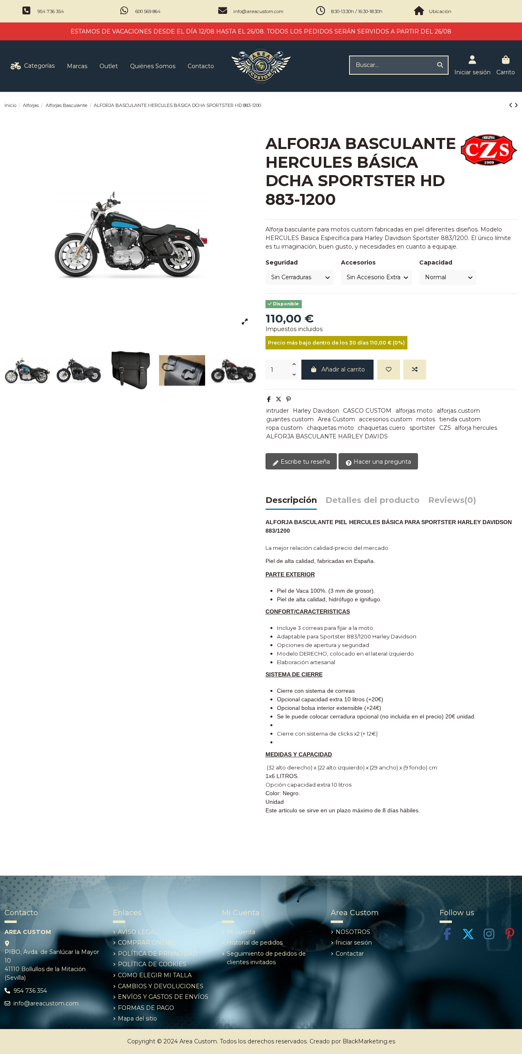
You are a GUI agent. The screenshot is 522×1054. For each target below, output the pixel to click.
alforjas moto (414, 410)
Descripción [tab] (291, 500)
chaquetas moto (330, 427)
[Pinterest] (288, 399)
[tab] (452, 502)
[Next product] (516, 105)
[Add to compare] (414, 370)
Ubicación (440, 11)
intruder (277, 410)
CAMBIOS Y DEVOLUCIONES (160, 986)
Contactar (350, 953)
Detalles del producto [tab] (372, 500)
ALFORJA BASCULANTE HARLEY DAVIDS (327, 436)
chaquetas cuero (381, 427)
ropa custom (284, 427)
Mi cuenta (241, 932)
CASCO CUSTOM (367, 410)
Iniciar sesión (354, 942)
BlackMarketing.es (369, 1041)
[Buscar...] (440, 65)
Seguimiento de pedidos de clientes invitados (266, 958)
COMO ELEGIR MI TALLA (155, 975)
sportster (422, 427)
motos (425, 419)
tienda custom (460, 419)
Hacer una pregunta (381, 461)
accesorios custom (385, 419)
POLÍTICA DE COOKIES (152, 964)
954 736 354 (51, 11)
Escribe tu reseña (304, 461)
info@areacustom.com (258, 11)
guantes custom (290, 419)
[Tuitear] (278, 399)
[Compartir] (269, 399)
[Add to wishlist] (388, 370)
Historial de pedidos (255, 942)
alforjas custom (458, 410)
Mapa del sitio (137, 1018)
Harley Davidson (316, 410)
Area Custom (336, 419)
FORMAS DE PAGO (146, 1008)
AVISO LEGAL (138, 932)
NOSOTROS (353, 932)
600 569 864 (148, 11)
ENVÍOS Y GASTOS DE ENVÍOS (163, 997)
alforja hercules (476, 427)
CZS (445, 427)
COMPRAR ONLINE (147, 942)
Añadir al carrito (343, 369)
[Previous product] (511, 105)
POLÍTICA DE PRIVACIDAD (157, 953)
